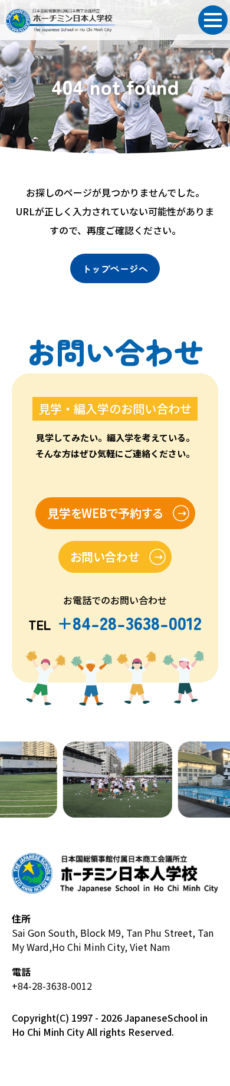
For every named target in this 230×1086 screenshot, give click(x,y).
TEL (115, 624)
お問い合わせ (104, 556)
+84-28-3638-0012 (52, 986)
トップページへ (115, 268)
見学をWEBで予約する (105, 512)
